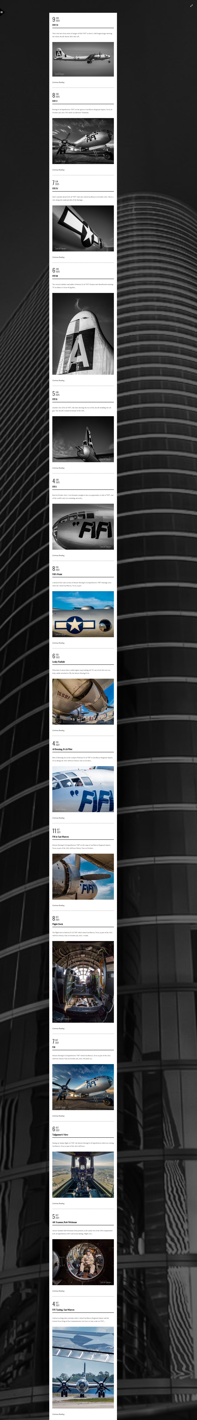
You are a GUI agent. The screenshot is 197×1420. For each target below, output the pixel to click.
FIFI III (55, 276)
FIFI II (54, 399)
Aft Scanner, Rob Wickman (64, 1222)
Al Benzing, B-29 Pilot (62, 749)
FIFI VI (55, 25)
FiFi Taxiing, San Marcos (63, 1309)
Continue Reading (58, 82)
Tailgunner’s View (60, 1134)
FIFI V (54, 101)
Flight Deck (57, 924)
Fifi (53, 1047)
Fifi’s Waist (57, 574)
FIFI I (54, 486)
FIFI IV (55, 188)
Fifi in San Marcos (60, 836)
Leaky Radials (58, 661)
